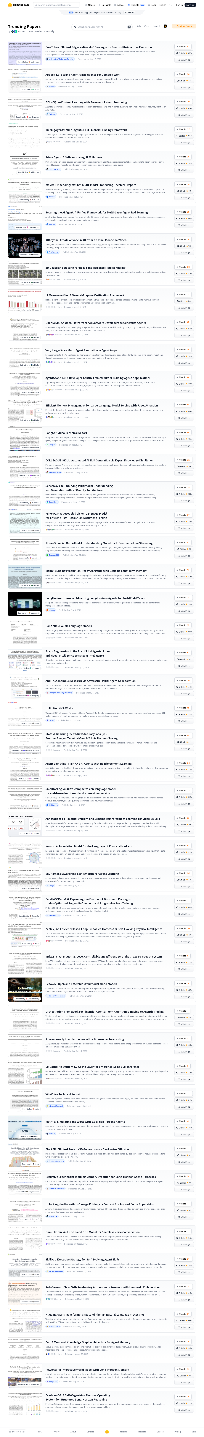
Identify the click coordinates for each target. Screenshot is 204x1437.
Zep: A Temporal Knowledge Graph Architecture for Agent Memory (87, 1342)
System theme (19, 1431)
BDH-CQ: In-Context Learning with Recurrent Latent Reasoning (86, 102)
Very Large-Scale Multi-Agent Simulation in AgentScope (81, 350)
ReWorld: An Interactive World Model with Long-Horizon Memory (87, 1369)
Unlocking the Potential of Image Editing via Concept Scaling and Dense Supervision (99, 1204)
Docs (153, 4)
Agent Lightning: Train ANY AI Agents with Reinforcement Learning (88, 763)
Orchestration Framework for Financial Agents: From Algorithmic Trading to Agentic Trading (104, 1011)
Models (91, 4)
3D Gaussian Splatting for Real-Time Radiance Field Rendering (85, 267)
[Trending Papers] (165, 26)
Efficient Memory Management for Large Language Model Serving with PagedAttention (101, 405)
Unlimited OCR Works (59, 708)
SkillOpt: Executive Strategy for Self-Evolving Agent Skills (82, 1259)
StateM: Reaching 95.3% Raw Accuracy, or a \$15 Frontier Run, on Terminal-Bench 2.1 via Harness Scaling (81, 736)
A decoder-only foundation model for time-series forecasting (84, 1039)
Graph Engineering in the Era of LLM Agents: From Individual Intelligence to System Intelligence (77, 653)
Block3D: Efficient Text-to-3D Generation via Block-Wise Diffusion (87, 1149)
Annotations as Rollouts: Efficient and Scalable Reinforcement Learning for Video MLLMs (102, 819)
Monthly (157, 26)
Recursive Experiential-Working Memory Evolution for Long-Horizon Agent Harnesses (100, 1177)
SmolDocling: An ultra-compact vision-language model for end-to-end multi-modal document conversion (80, 791)
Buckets (137, 4)
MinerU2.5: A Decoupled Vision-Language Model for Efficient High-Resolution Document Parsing (76, 516)
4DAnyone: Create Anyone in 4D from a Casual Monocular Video (86, 240)
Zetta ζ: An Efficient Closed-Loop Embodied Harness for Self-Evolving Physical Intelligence (103, 929)
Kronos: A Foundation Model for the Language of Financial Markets (88, 846)
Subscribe (129, 12)
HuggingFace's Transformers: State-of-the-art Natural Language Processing (94, 1314)
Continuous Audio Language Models (68, 626)
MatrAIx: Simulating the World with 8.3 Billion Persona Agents (85, 1121)
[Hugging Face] (107, 1432)
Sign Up (190, 4)
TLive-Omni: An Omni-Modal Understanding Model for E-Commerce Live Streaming (99, 543)
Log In (179, 4)
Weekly (147, 26)
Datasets (106, 4)
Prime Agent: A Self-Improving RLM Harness (73, 157)
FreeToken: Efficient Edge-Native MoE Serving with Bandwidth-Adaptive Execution (98, 47)
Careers (90, 1431)
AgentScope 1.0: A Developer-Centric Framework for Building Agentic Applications (98, 378)
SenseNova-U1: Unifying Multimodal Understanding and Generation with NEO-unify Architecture (79, 488)
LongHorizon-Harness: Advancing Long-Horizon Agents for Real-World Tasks (95, 598)
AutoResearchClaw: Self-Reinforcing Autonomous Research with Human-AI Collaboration (103, 1287)
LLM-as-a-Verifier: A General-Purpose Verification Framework (84, 295)
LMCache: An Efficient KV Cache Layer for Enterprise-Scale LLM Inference (92, 1067)
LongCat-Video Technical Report (66, 433)
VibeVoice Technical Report (62, 1094)
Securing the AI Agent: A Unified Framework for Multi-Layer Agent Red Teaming (96, 212)
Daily (139, 26)
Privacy (56, 1431)
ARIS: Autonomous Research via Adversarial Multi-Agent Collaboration (90, 681)
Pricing (162, 4)
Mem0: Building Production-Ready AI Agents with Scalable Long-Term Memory (96, 571)
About (73, 1431)
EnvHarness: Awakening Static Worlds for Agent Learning (82, 873)
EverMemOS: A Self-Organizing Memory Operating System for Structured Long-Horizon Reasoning (77, 1397)
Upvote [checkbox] (184, 46)
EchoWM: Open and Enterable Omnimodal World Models (81, 984)
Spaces (121, 4)
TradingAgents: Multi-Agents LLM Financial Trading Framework (86, 130)
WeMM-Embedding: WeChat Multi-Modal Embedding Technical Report (90, 185)
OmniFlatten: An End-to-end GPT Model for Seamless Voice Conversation (92, 1232)
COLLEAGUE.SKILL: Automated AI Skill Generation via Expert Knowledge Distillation (99, 460)
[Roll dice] (129, 27)
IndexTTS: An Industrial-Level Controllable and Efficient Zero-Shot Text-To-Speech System (103, 956)
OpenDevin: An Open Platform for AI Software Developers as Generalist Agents (95, 323)
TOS (40, 1431)
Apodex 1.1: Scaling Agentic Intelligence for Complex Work (82, 74)
